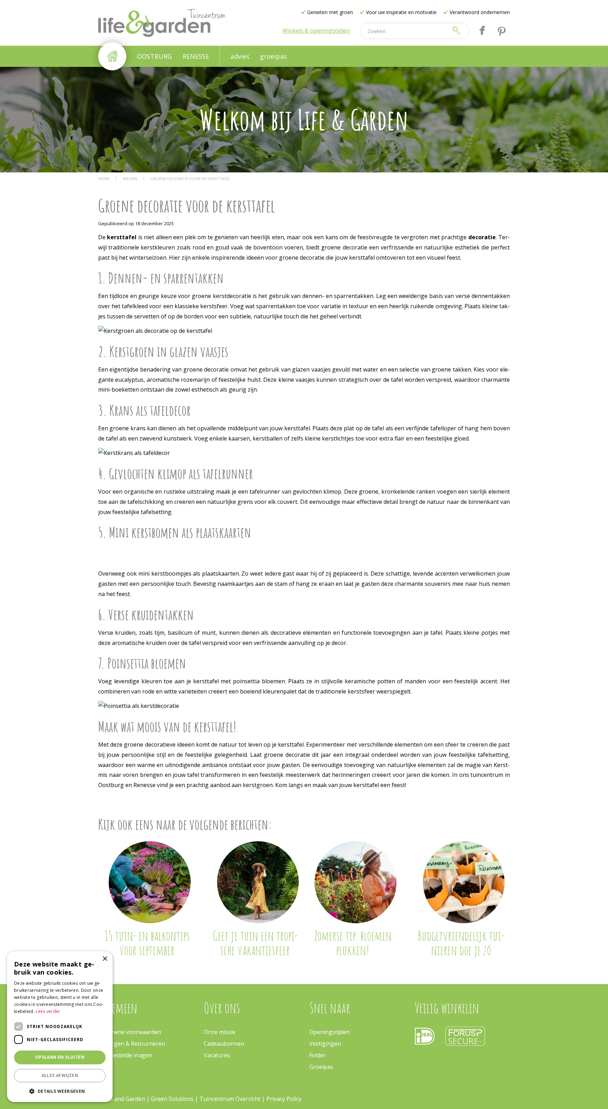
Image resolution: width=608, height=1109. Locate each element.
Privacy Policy (284, 1099)
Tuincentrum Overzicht (230, 1099)
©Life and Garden (121, 1099)
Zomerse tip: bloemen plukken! (353, 943)
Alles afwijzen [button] (60, 1075)
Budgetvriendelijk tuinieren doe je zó (461, 943)
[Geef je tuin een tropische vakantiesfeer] (258, 882)
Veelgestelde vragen (125, 1055)
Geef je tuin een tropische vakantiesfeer (255, 943)
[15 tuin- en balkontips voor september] (150, 882)
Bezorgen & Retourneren (131, 1043)
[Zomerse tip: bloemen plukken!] (356, 882)
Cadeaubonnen (224, 1043)
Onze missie (219, 1032)
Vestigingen (325, 1043)
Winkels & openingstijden (316, 30)
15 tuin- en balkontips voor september (147, 943)
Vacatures (217, 1055)
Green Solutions (173, 1099)
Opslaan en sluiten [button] (59, 1057)
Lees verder (48, 1011)
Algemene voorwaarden (129, 1032)
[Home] (112, 56)
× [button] (104, 959)
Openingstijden (329, 1032)
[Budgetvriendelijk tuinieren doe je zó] (464, 882)
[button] (60, 1091)
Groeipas (321, 1067)
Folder (317, 1055)
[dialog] (60, 1026)
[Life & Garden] (162, 23)
